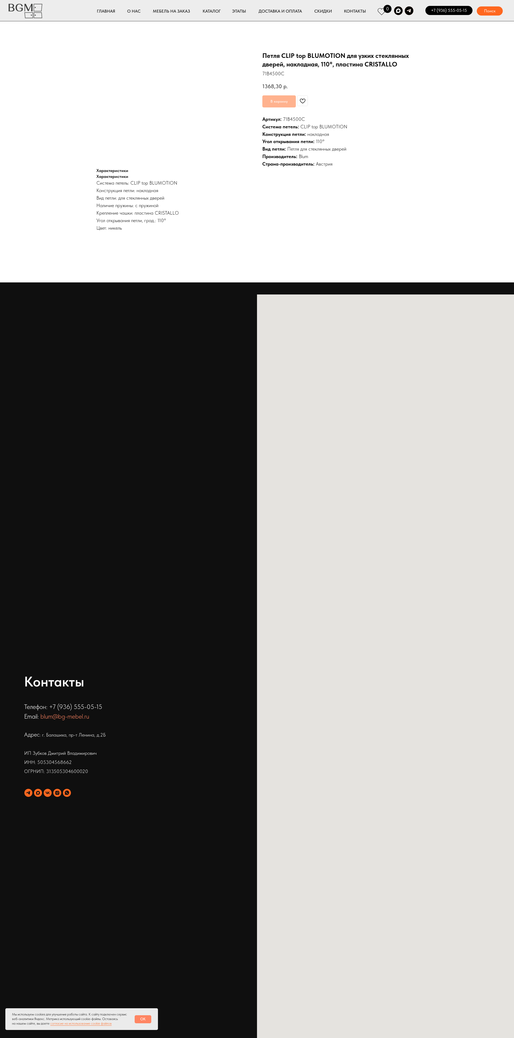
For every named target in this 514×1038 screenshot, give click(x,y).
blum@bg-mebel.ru (64, 716)
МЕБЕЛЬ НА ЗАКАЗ (171, 11)
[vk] (48, 793)
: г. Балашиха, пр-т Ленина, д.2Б (73, 735)
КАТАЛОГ (212, 11)
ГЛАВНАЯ (106, 11)
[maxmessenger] (38, 793)
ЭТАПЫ (239, 11)
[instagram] (57, 793)
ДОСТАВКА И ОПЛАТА (280, 11)
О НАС (134, 11)
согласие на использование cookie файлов (81, 1023)
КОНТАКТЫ (355, 11)
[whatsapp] (67, 793)
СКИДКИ (323, 11)
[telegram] (28, 793)
